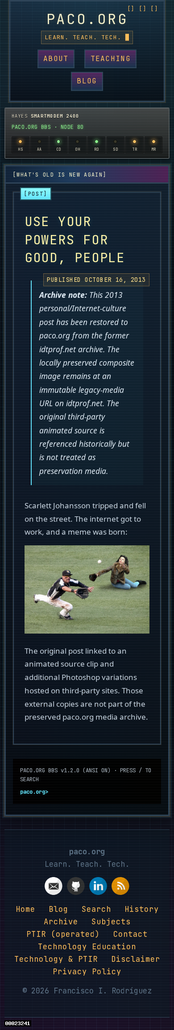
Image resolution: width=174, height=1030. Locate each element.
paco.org (87, 19)
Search (96, 909)
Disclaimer (135, 959)
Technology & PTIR (56, 959)
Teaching (111, 58)
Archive (61, 922)
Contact (130, 934)
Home (25, 909)
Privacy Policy (87, 971)
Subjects (111, 922)
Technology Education (87, 947)
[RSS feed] (120, 887)
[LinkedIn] (98, 887)
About (55, 58)
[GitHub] (76, 887)
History (141, 909)
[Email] (53, 887)
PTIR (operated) (63, 934)
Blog (87, 81)
